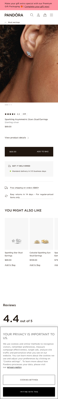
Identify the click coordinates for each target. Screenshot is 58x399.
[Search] (32, 15)
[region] (29, 363)
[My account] (38, 15)
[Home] (14, 15)
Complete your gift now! (37, 6)
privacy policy (14, 367)
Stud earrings (14, 22)
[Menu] (51, 15)
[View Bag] (45, 15)
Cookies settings (29, 380)
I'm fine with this (29, 392)
